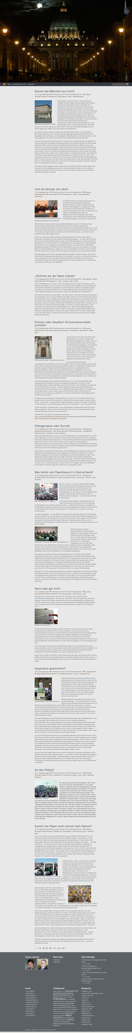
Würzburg (62, 433)
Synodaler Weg (70, 1017)
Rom (64, 1017)
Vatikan (91, 330)
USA (66, 1019)
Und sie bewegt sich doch (51, 189)
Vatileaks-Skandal (78, 96)
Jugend (73, 1005)
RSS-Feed (57, 962)
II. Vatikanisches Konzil (65, 673)
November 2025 (31, 1002)
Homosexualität (70, 1001)
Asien (64, 991)
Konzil (84, 998)
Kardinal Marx (67, 1007)
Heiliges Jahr (86, 995)
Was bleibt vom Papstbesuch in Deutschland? (64, 472)
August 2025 (30, 1006)
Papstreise (88, 475)
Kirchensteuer (84, 330)
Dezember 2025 (30, 1000)
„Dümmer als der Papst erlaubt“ (55, 276)
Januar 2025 (30, 1015)
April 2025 (29, 1013)
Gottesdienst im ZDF (19, 84)
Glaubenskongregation (59, 1001)
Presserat (65, 281)
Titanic (76, 281)
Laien (54, 431)
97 (40, 948)
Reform (75, 194)
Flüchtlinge (70, 997)
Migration (62, 1013)
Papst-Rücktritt (86, 1006)
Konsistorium (62, 1011)
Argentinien (60, 991)
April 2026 (29, 993)
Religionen (38, 777)
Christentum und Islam (70, 775)
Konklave (55, 1011)
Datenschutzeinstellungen (49, 1029)
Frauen (68, 999)
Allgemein (88, 279)
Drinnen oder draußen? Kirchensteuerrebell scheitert (62, 323)
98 (44, 948)
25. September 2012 (43, 429)
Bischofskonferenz (66, 194)
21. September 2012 (43, 591)
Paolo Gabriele (62, 96)
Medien (95, 279)
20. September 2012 (43, 671)
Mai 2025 (29, 1011)
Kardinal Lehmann (40, 433)
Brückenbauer (67, 831)
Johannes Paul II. (64, 1005)
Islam (80, 775)
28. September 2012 (43, 192)
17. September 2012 (43, 773)
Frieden (72, 999)
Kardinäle (74, 1009)
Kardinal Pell (60, 1009)
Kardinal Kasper (57, 1007)
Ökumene (88, 477)
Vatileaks (88, 94)
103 (63, 948)
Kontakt (40, 1029)
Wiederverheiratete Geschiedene (63, 1023)
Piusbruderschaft (90, 671)
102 (58, 948)
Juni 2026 (29, 991)
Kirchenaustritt (73, 330)
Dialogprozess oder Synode (52, 425)
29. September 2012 (43, 94)
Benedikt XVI (53, 96)
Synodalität (56, 1019)
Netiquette (31, 84)
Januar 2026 (30, 998)
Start (9, 84)
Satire (71, 281)
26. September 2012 (43, 328)
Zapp (36, 332)
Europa (65, 997)
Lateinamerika (56, 1013)
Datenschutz (34, 1029)
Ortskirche (50, 433)
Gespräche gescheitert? (50, 668)
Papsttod (84, 1011)
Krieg (67, 1011)
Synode (56, 433)
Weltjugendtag (66, 1021)
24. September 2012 (43, 475)
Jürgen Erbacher (42, 96)
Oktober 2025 (30, 1004)
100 (50, 948)
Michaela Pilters (41, 281)
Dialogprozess (87, 431)
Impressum (27, 1029)
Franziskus (59, 998)
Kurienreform (72, 1011)
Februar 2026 (30, 995)
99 (47, 948)
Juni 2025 (29, 1009)
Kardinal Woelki (67, 1009)
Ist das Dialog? (44, 769)
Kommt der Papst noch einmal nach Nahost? (63, 826)
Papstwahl (85, 1013)
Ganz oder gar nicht (47, 588)
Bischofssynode (59, 993)
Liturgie (76, 673)
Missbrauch (70, 1013)
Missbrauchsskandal (59, 1015)
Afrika (54, 991)
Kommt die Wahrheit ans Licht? (55, 91)
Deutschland (64, 330)
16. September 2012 (43, 829)
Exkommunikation (66, 594)
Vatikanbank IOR (57, 1021)
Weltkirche (85, 1024)
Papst (70, 96)
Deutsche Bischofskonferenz (43, 431)
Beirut (51, 775)
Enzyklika (61, 997)
